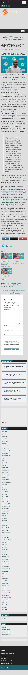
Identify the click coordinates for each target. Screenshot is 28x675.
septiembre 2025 (6, 455)
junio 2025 (4, 463)
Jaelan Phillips (16, 285)
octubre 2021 (5, 566)
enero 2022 (5, 559)
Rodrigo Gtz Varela (9, 49)
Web (5, 334)
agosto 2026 (5, 431)
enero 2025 (5, 472)
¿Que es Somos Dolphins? (7, 653)
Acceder (4, 627)
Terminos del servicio (6, 663)
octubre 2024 (5, 479)
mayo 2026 (5, 436)
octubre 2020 (5, 595)
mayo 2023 (5, 520)
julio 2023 (4, 516)
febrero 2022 (5, 556)
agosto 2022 (5, 542)
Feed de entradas (6, 629)
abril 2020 (4, 609)
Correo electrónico (9, 330)
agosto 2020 (5, 600)
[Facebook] (9, 6)
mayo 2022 (5, 549)
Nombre (6, 325)
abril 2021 (4, 580)
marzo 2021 (5, 583)
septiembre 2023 (6, 511)
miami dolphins (9, 286)
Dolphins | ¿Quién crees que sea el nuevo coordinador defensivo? (5, 277)
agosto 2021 (5, 571)
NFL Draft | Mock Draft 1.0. (14, 293)
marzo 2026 (5, 441)
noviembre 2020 (6, 593)
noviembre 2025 (6, 451)
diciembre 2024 (6, 475)
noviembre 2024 (6, 477)
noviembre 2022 (6, 535)
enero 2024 (5, 501)
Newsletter (3, 656)
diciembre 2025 (6, 448)
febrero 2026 (5, 443)
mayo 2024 (5, 491)
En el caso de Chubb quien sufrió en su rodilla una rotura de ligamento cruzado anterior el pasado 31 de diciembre (14, 201)
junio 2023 (4, 518)
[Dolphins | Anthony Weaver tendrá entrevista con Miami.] (18, 256)
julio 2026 (4, 434)
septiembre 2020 (6, 597)
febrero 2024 (5, 499)
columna (11, 36)
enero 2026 (5, 446)
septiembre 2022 (6, 540)
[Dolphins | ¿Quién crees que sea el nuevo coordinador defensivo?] (6, 271)
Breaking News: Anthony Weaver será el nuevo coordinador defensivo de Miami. (6, 263)
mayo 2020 (5, 607)
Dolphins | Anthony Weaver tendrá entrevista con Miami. (18, 261)
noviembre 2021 (6, 564)
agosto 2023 (5, 513)
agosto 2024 (5, 484)
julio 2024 (4, 487)
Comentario (7, 309)
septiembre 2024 (6, 482)
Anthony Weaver (9, 283)
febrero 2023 (5, 528)
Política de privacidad (6, 661)
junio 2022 (4, 547)
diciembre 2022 (6, 532)
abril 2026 (4, 439)
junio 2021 (4, 576)
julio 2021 (4, 573)
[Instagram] (2, 6)
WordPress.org (6, 634)
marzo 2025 (5, 467)
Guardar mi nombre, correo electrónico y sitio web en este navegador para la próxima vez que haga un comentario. (11, 343)
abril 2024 (4, 494)
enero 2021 (5, 588)
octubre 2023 (5, 508)
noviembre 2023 (6, 506)
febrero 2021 (5, 585)
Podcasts (3, 658)
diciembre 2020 (6, 590)
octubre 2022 (5, 537)
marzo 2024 (5, 496)
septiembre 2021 (6, 568)
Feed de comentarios (7, 632)
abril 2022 (4, 552)
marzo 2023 (5, 525)
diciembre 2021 (6, 561)
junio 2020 (4, 605)
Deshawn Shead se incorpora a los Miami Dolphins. (14, 291)
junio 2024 (4, 489)
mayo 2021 (5, 578)
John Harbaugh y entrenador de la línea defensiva (14, 115)
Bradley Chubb (17, 283)
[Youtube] (4, 6)
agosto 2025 (5, 458)
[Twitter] (6, 6)
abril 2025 (4, 465)
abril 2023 (4, 523)
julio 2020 (4, 602)
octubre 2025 (5, 453)
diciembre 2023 (6, 503)
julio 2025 (4, 460)
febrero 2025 (5, 470)
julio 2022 (4, 544)
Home (4, 36)
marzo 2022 (5, 554)
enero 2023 (5, 530)
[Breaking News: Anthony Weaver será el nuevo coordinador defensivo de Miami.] (6, 256)
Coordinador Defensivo (7, 285)
